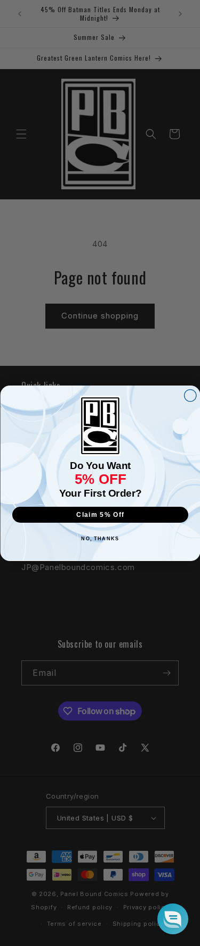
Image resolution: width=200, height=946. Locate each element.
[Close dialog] (190, 395)
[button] (172, 918)
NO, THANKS (100, 538)
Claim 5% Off (100, 514)
